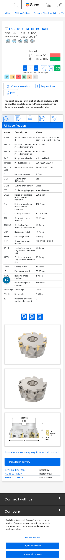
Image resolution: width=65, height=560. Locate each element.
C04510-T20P (13, 473)
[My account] (59, 4)
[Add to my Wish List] (57, 68)
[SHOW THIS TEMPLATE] (6, 280)
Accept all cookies (32, 554)
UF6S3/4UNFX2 (14, 477)
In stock (33, 51)
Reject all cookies (32, 545)
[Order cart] (48, 4)
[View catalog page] (51, 68)
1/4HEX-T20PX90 (15, 469)
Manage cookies (32, 537)
